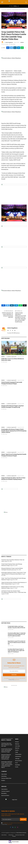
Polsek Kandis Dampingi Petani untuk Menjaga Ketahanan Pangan (11, 383)
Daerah (22, 42)
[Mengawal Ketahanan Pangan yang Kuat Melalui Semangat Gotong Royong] (14, 395)
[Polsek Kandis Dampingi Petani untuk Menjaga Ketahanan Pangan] (14, 371)
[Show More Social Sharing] (25, 47)
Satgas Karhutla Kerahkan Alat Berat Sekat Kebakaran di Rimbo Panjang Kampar (13, 478)
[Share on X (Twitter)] (11, 47)
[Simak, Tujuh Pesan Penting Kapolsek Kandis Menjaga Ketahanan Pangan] (14, 443)
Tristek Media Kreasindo (21, 832)
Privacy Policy (11, 679)
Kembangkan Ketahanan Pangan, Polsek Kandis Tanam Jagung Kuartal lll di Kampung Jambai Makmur (13, 431)
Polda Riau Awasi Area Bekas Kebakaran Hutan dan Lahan (6, 745)
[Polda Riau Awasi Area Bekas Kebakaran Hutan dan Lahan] (14, 348)
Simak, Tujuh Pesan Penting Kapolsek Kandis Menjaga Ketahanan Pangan (13, 455)
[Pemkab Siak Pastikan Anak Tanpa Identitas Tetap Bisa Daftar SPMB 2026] (4, 628)
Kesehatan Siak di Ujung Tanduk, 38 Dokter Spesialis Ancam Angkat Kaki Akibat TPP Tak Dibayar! (16, 650)
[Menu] (2, 2)
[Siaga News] (14, 2)
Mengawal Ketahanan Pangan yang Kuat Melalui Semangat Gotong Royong (12, 406)
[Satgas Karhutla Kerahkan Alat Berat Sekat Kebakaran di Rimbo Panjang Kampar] (14, 467)
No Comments (5, 44)
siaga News (9, 9)
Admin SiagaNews (9, 42)
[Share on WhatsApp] (22, 47)
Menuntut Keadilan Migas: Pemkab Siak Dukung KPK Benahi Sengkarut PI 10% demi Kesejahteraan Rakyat (16, 634)
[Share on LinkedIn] (15, 47)
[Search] (26, 2)
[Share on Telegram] (18, 47)
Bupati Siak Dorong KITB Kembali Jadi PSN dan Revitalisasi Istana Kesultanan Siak (16, 642)
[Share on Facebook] (7, 47)
